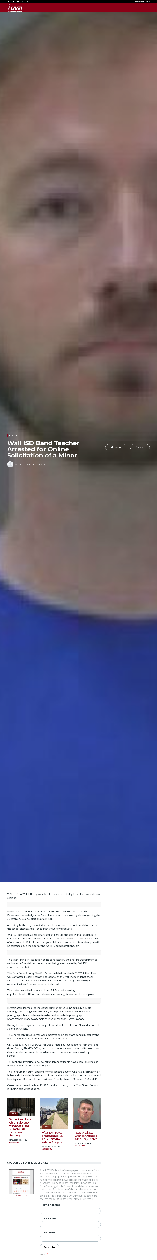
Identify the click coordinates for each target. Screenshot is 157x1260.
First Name (49, 1218)
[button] (116, 447)
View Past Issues (21, 1195)
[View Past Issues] (21, 1181)
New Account (139, 2)
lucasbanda (14, 1142)
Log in (148, 2)
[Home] (15, 8)
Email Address (51, 1205)
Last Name (49, 1232)
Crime (13, 435)
